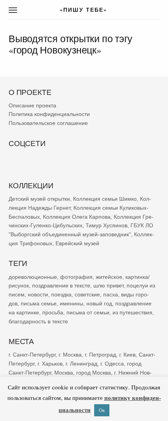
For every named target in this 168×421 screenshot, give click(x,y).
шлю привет (108, 285)
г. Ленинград (81, 363)
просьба (52, 312)
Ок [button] (102, 410)
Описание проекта (32, 105)
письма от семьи (87, 312)
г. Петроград (100, 354)
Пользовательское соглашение (48, 123)
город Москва (93, 372)
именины (71, 303)
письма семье (39, 303)
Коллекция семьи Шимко (105, 199)
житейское (109, 276)
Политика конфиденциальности (49, 114)
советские (87, 294)
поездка (61, 294)
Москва (63, 372)
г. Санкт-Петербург (32, 354)
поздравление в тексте (61, 285)
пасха (110, 294)
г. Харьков (50, 363)
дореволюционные (33, 276)
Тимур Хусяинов (106, 225)
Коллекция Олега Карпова (77, 216)
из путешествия (132, 312)
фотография (76, 276)
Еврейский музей (77, 243)
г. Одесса (112, 363)
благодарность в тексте (38, 321)
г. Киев (127, 354)
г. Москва (70, 354)
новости (38, 294)
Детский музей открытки (39, 199)
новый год (99, 303)
